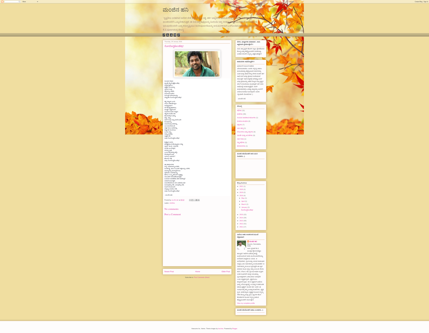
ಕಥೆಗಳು (239, 110)
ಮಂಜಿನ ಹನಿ (176, 9)
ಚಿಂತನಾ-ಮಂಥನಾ (242, 121)
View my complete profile (246, 303)
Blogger (234, 328)
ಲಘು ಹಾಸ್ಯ (240, 128)
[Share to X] (194, 200)
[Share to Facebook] (196, 200)
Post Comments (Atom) (201, 277)
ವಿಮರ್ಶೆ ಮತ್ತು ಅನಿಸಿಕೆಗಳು (245, 135)
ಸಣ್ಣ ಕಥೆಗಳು (240, 142)
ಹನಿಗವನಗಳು (241, 146)
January (244, 207)
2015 (242, 214)
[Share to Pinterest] (199, 200)
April (243, 201)
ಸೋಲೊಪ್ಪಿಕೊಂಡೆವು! (247, 210)
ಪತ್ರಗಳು (239, 125)
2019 (242, 192)
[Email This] (190, 200)
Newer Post (169, 272)
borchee (220, 328)
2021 (242, 186)
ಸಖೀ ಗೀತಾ (240, 139)
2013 (242, 221)
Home (197, 272)
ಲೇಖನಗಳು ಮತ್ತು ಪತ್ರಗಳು (245, 132)
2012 (242, 224)
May (243, 198)
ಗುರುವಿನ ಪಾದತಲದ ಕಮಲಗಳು (246, 117)
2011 (241, 227)
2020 (242, 189)
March (243, 204)
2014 (242, 218)
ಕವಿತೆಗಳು (172, 203)
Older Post (226, 272)
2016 (242, 195)
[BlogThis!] (192, 200)
